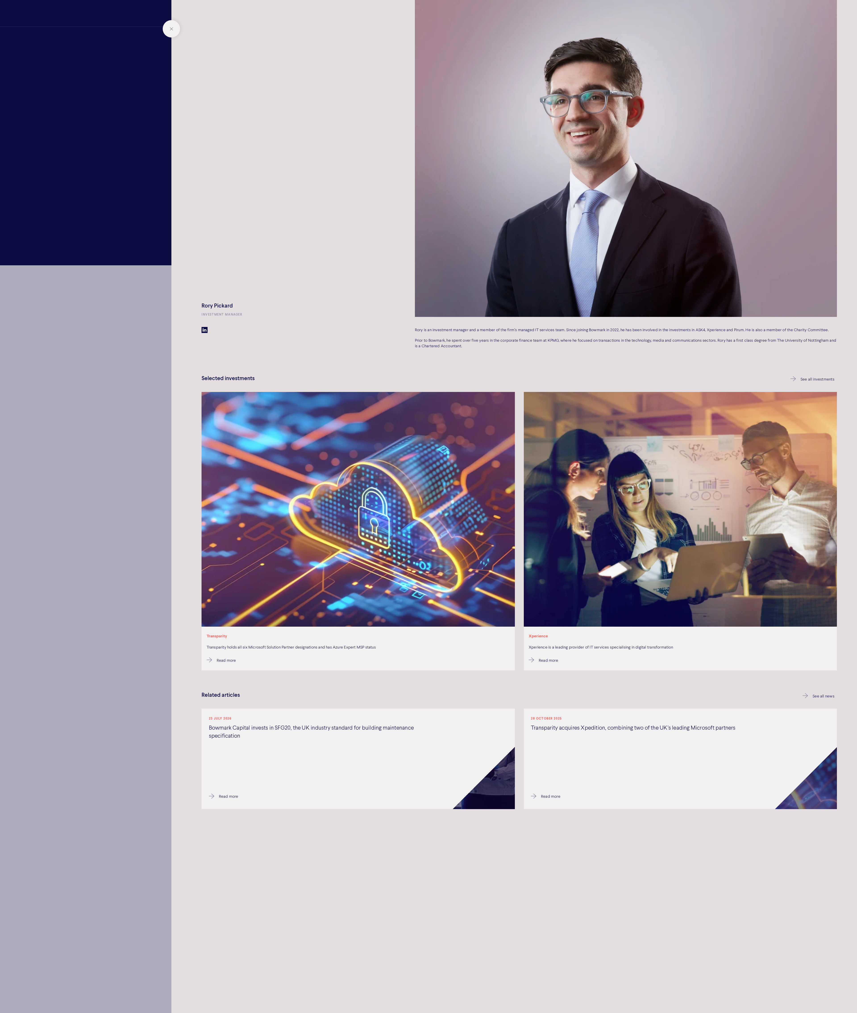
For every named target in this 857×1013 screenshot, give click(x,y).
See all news (823, 695)
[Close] (171, 29)
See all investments (817, 379)
